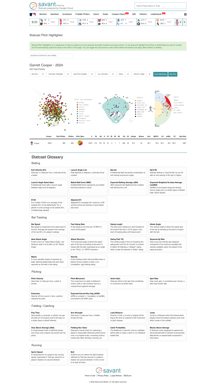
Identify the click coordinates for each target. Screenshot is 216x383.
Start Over (172, 74)
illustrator (43, 14)
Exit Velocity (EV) (38, 170)
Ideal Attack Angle (39, 239)
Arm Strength (76, 312)
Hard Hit (153, 170)
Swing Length (116, 224)
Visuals (105, 14)
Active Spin (115, 278)
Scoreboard (67, 14)
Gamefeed (54, 14)
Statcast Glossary (47, 156)
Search (96, 14)
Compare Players (118, 14)
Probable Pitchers (82, 14)
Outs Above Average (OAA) (42, 327)
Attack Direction (78, 239)
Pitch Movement (78, 278)
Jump (152, 312)
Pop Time (35, 312)
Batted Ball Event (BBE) (81, 182)
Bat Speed (35, 224)
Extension (35, 293)
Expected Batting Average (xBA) (124, 182)
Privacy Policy (103, 375)
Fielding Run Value (79, 327)
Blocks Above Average (159, 327)
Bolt (72, 352)
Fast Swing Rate (78, 224)
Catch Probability (117, 327)
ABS (134, 14)
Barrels (113, 170)
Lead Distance (116, 312)
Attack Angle (155, 224)
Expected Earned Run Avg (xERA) (85, 293)
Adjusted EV (76, 200)
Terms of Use (90, 375)
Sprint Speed (37, 352)
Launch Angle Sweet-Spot (42, 182)
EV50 (33, 200)
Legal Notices (116, 375)
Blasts (34, 256)
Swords (74, 256)
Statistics (143, 14)
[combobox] (160, 5)
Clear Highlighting (160, 74)
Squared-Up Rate (157, 239)
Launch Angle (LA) (79, 170)
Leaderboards (158, 14)
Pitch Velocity (37, 278)
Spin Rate (154, 278)
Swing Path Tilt (117, 239)
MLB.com (128, 375)
